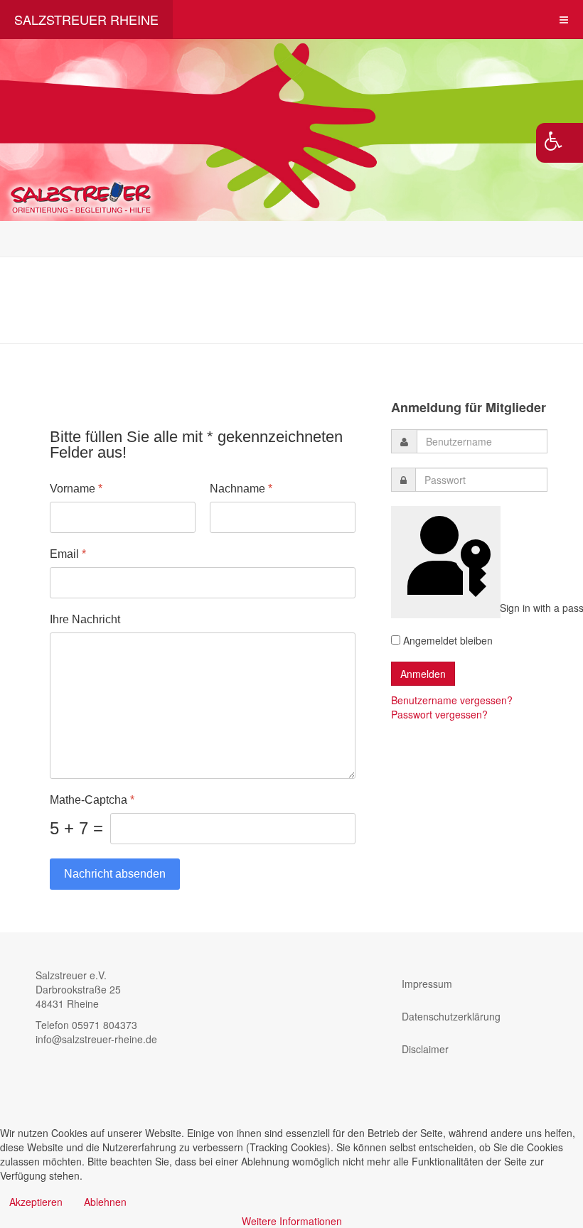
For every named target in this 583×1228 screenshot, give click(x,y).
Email (68, 554)
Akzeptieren (36, 1202)
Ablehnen (105, 1202)
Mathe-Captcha (92, 800)
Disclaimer (425, 1049)
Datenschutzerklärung (451, 1016)
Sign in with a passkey (499, 607)
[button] (559, 143)
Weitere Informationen (292, 1221)
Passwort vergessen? (439, 714)
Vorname (76, 489)
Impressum (427, 983)
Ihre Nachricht (85, 619)
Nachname (241, 489)
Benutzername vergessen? (452, 700)
